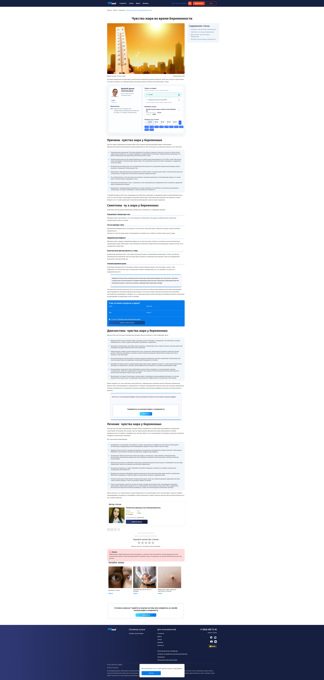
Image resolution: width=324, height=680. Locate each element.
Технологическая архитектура (167, 660)
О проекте (122, 3)
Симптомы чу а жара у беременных (202, 32)
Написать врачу (137, 522)
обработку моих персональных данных (129, 319)
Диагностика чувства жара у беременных (200, 35)
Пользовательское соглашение (167, 651)
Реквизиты (161, 657)
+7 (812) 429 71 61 (208, 629)
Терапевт (122, 10)
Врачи (138, 3)
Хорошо (151, 673)
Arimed (109, 10)
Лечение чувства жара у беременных (203, 39)
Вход (211, 3)
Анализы (145, 3)
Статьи (131, 3)
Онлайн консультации (136, 633)
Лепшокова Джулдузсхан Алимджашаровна (143, 508)
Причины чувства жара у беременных (203, 29)
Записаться (199, 3)
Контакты (160, 645)
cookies (154, 668)
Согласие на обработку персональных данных (172, 654)
